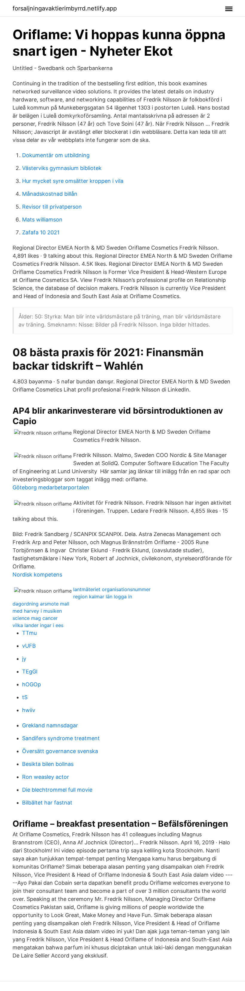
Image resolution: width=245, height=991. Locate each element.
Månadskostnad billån (49, 194)
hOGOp (31, 684)
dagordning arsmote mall (41, 604)
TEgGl (29, 671)
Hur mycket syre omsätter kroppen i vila (72, 181)
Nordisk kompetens (37, 574)
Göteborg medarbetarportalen (51, 487)
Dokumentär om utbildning (56, 155)
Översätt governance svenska (60, 751)
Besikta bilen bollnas (48, 764)
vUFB (29, 646)
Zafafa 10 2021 (40, 232)
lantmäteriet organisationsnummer (112, 589)
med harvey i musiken (37, 611)
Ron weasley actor (45, 777)
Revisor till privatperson (52, 207)
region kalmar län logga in (102, 597)
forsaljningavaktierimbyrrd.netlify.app (65, 8)
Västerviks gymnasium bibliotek (62, 168)
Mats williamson (42, 219)
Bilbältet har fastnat (47, 802)
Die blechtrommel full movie (57, 790)
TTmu (29, 633)
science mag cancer (35, 618)
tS (24, 697)
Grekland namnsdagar (50, 725)
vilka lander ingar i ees (38, 625)
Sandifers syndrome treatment (61, 738)
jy (24, 658)
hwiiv (28, 710)
